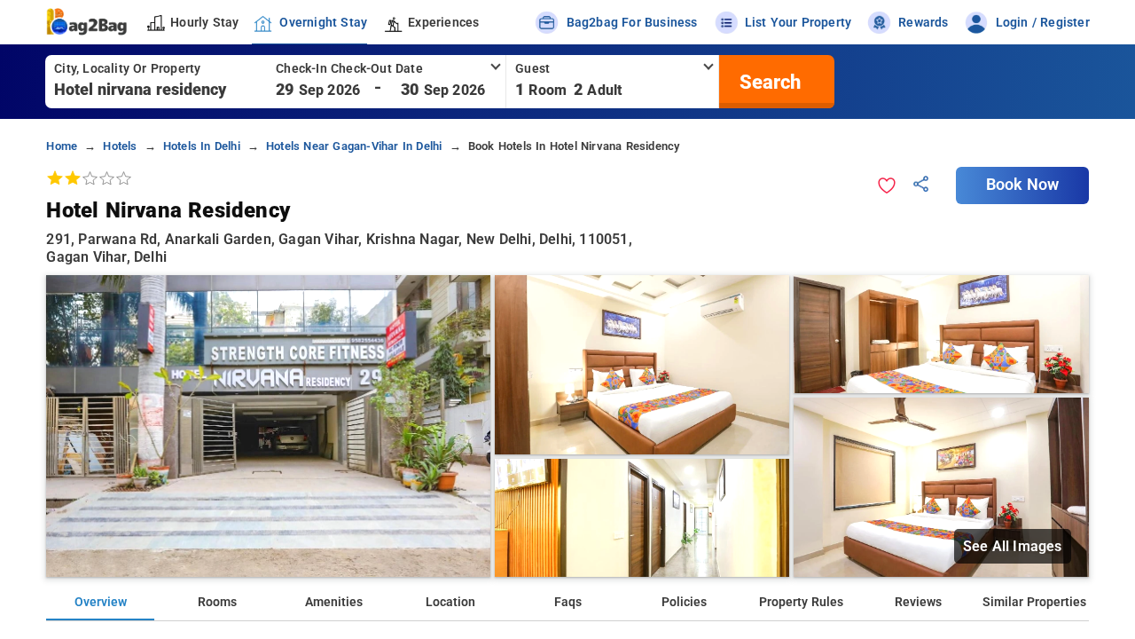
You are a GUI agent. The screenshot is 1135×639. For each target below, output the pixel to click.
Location (450, 602)
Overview (100, 602)
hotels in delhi (201, 146)
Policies (684, 602)
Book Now (1022, 184)
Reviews (918, 602)
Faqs (568, 602)
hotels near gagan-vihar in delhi (354, 146)
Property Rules (801, 602)
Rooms (217, 602)
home (61, 146)
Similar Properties (1034, 602)
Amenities (334, 602)
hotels (120, 146)
